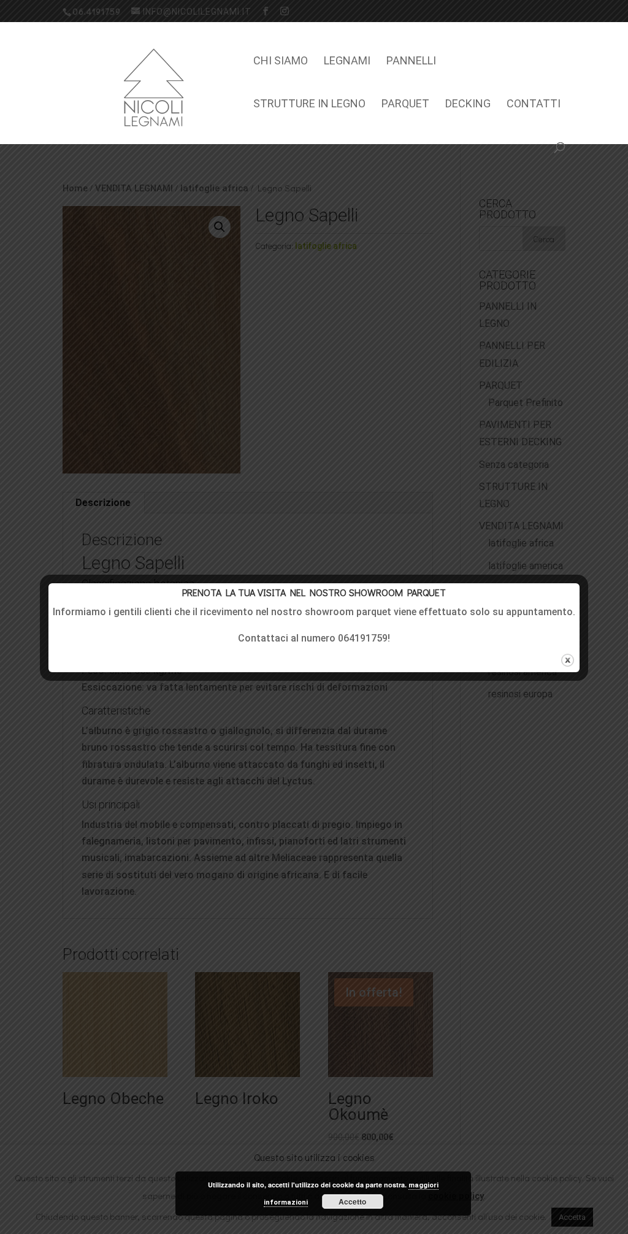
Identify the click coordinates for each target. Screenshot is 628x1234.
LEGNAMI (347, 61)
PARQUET (405, 104)
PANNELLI (411, 61)
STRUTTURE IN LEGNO (309, 104)
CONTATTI (534, 104)
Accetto (352, 1201)
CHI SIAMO (280, 61)
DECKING (468, 104)
